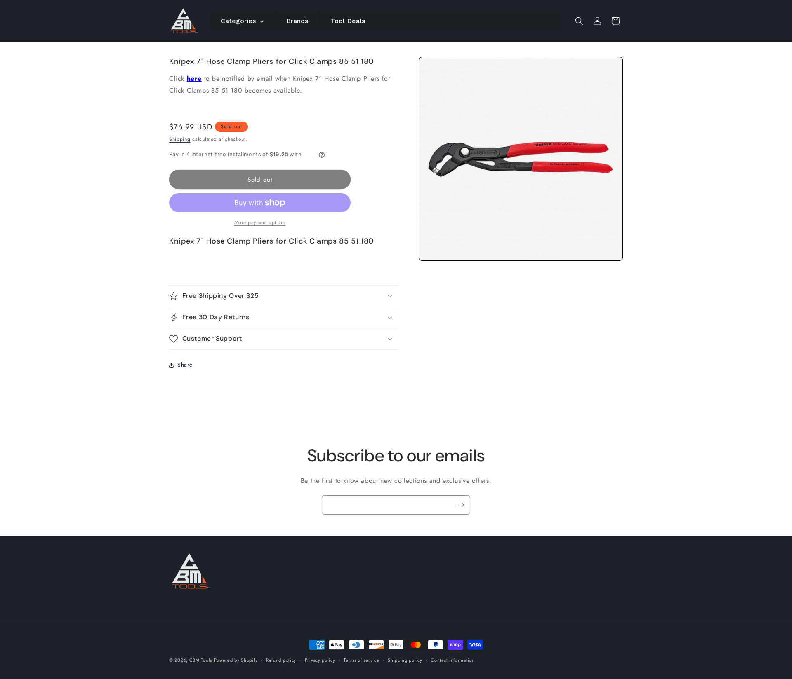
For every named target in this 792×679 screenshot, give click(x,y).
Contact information (452, 660)
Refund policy (281, 660)
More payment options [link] (260, 222)
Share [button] (185, 365)
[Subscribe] (461, 505)
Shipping (180, 139)
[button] (579, 21)
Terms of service (361, 660)
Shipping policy (405, 660)
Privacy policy (320, 660)
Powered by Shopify (236, 660)
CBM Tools (200, 660)
